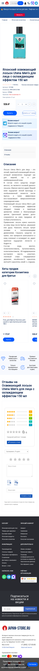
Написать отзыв (15, 442)
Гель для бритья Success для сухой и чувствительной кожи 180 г (15, 322)
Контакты (24, 536)
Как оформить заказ (27, 564)
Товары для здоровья (8, 531)
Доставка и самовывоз (9, 560)
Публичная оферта (26, 552)
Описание (7, 150)
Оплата (4, 563)
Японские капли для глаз (9, 528)
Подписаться (30, 609)
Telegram (12, 647)
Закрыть (19, 15)
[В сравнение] (29, 104)
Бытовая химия (7, 534)
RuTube (6, 647)
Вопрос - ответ (6, 566)
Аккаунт (23, 528)
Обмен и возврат (26, 549)
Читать (15, 84)
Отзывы (7, 155)
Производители (7, 549)
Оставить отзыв (26, 496)
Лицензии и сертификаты (10, 555)
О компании (5, 557)
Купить (10, 113)
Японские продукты (8, 536)
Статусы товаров (7, 552)
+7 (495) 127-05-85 (28, 645)
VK (3, 647)
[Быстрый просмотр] (4, 313)
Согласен (32, 664)
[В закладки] (34, 104)
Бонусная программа (27, 539)
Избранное (24, 534)
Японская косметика (8, 539)
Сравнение (24, 531)
